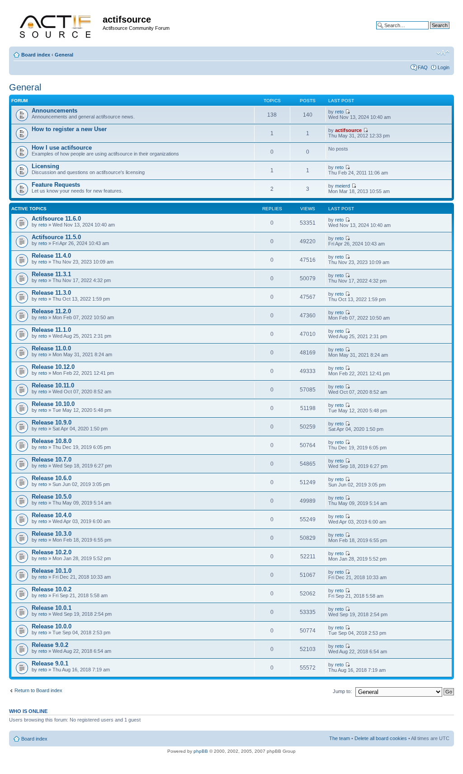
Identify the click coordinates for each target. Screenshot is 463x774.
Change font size (442, 53)
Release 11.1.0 (51, 329)
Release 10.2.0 (51, 552)
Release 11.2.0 (51, 311)
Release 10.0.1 (51, 607)
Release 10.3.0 (51, 533)
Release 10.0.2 (51, 589)
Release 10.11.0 (53, 385)
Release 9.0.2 (50, 645)
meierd (342, 186)
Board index (35, 54)
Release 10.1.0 (51, 570)
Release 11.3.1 (51, 274)
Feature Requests (56, 184)
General (64, 54)
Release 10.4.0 (51, 515)
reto (339, 111)
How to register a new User (69, 129)
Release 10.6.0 (51, 478)
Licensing (45, 166)
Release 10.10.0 (53, 404)
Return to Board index (38, 690)
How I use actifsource (62, 147)
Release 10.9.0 (51, 422)
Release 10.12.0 (53, 366)
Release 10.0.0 (51, 626)
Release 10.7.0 (51, 459)
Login (443, 67)
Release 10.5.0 (51, 496)
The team (339, 738)
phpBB (201, 751)
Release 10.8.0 (51, 441)
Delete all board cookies (380, 738)
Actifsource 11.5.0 (56, 237)
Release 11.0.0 (51, 348)
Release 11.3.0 (51, 292)
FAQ (423, 67)
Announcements (54, 110)
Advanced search (430, 32)
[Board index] (57, 25)
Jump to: (342, 691)
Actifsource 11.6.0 (56, 218)
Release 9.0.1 (50, 663)
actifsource (348, 130)
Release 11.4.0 (51, 255)
